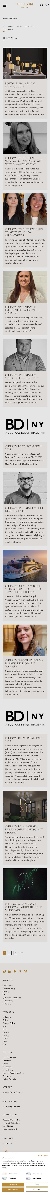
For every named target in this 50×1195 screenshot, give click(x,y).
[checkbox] (4, 1174)
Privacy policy (43, 1155)
